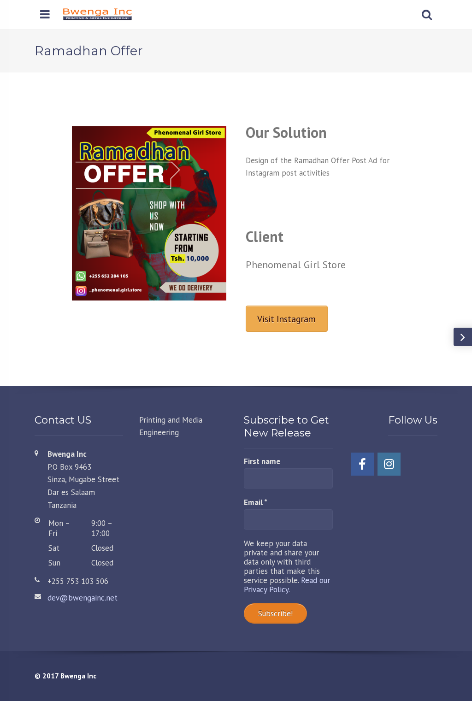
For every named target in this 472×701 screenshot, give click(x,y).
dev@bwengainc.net (82, 598)
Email (255, 502)
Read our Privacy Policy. (287, 585)
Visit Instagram (286, 318)
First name (262, 461)
